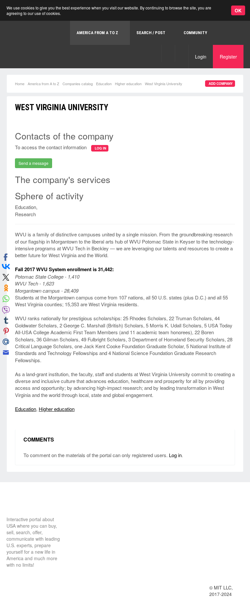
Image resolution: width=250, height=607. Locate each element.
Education (104, 83)
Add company (221, 83)
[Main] (31, 504)
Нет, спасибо (122, 31)
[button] (168, 53)
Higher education (128, 83)
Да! (155, 31)
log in (100, 148)
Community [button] (195, 32)
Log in (175, 455)
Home (19, 83)
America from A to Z (43, 83)
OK (238, 10)
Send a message (34, 163)
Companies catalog (77, 83)
